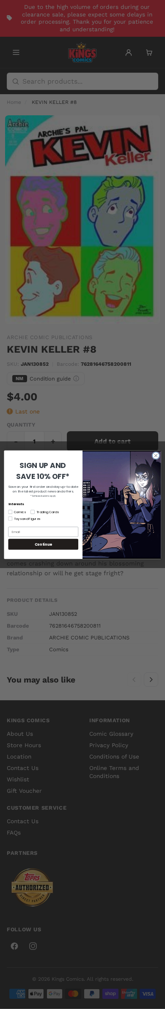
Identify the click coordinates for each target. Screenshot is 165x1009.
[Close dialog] (156, 455)
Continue (43, 544)
